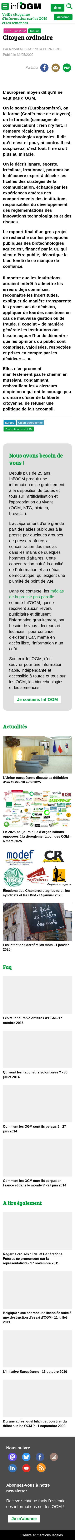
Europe (9, 422)
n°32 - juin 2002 (15, 31)
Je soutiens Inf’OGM (37, 699)
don (57, 7)
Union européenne (30, 422)
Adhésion (63, 17)
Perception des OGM (18, 429)
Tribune (35, 31)
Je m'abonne (24, 1518)
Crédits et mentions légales (41, 1535)
